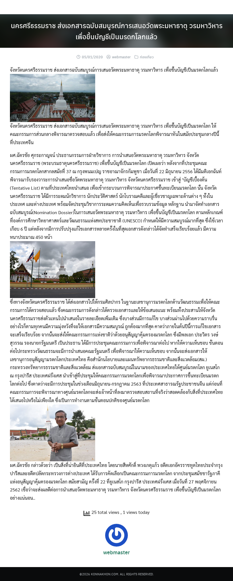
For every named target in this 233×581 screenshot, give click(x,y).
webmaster (121, 56)
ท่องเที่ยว (147, 56)
